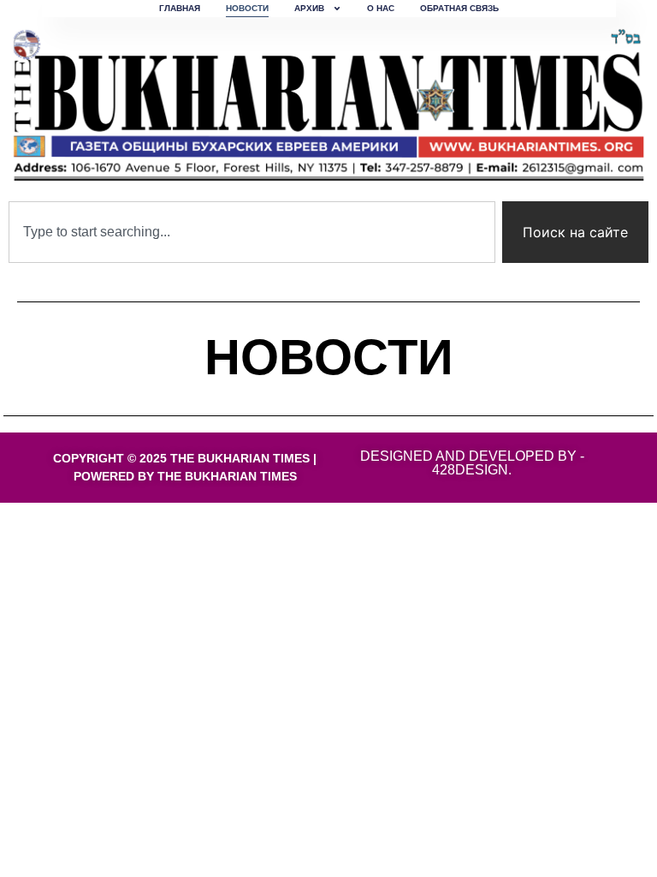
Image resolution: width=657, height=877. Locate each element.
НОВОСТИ (247, 8)
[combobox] (252, 232)
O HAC (380, 8)
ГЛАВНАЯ (179, 8)
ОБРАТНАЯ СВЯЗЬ (459, 8)
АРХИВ (309, 8)
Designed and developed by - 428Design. (472, 463)
